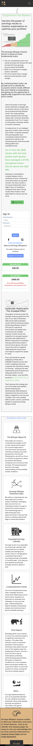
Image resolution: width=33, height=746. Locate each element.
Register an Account (15, 256)
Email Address (8, 217)
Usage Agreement (8, 737)
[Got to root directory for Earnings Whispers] (3, 3)
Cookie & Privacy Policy (10, 734)
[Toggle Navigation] (29, 3)
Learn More (18, 202)
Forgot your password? (15, 243)
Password (6, 223)
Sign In (15, 235)
